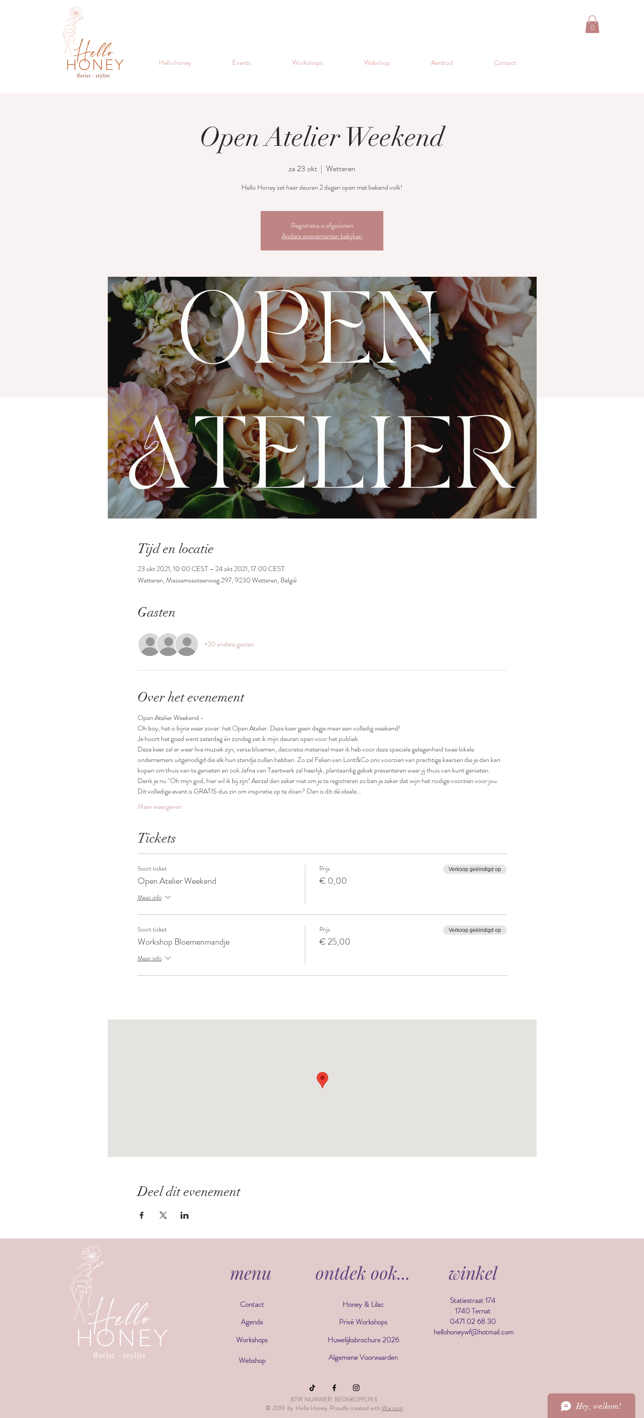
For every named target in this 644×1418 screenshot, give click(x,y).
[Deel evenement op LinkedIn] (184, 1215)
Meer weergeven (160, 806)
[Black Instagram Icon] (356, 1387)
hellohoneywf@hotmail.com (474, 1331)
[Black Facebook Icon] (334, 1387)
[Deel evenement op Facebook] (142, 1215)
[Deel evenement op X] (163, 1215)
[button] (592, 24)
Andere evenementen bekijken (322, 236)
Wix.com (392, 1408)
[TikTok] (312, 1387)
